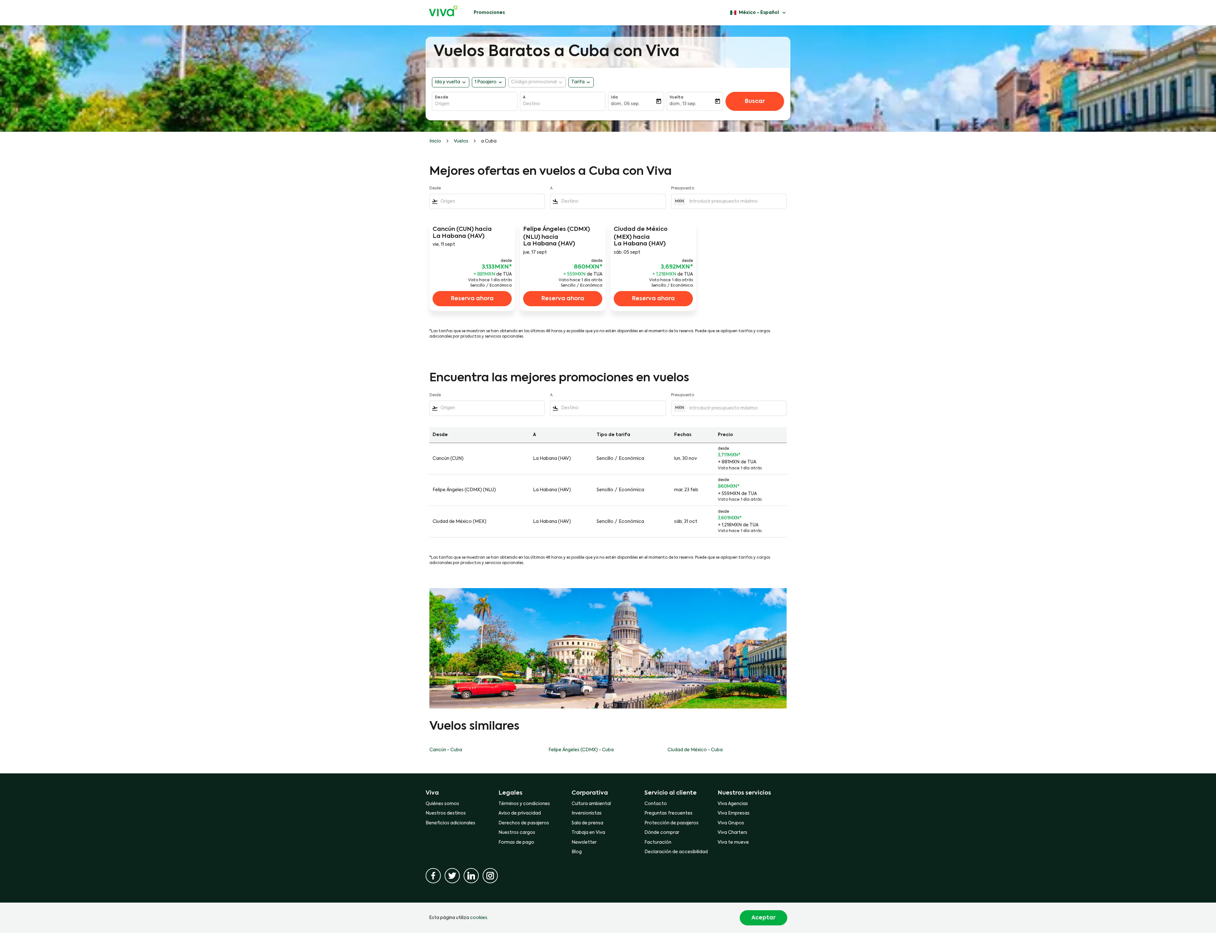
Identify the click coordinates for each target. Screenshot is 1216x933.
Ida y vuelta (447, 82)
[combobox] (475, 103)
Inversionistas (587, 813)
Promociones (489, 12)
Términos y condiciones (524, 804)
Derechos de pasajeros (523, 823)
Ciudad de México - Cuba (695, 750)
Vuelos (461, 141)
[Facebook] (433, 875)
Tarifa (578, 82)
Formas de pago (516, 842)
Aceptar (763, 918)
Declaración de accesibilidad (676, 852)
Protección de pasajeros (671, 823)
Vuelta (676, 97)
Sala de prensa (587, 823)
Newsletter (584, 842)
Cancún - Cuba (445, 750)
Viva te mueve (733, 842)
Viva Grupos (731, 823)
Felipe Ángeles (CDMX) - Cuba (581, 750)
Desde (441, 97)
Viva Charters (732, 832)
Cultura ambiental (591, 804)
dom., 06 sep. (625, 104)
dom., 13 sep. (682, 104)
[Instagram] (490, 875)
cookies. (479, 918)
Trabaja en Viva (588, 832)
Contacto (655, 804)
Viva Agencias (733, 804)
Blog (577, 852)
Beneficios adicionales (450, 823)
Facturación (657, 842)
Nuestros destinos (446, 813)
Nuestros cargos (516, 832)
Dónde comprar (661, 832)
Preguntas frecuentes (668, 813)
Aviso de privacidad (519, 813)
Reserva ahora (472, 298)
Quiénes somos (442, 804)
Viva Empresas (734, 813)
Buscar (754, 101)
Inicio (435, 141)
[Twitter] (452, 875)
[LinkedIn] (471, 875)
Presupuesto (682, 188)
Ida (614, 97)
